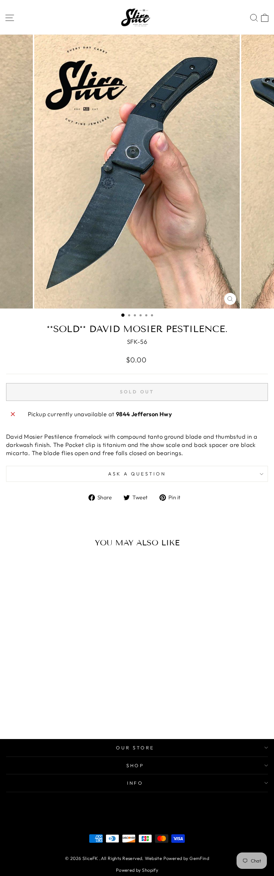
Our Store (135, 747)
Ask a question (137, 474)
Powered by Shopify (137, 870)
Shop (135, 765)
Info (135, 783)
